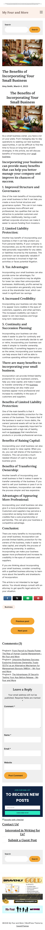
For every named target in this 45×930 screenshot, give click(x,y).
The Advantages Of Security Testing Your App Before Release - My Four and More (20, 677)
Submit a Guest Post (22, 840)
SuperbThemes (22, 926)
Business (9, 607)
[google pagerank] (13, 819)
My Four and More (15, 12)
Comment (9, 706)
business (34, 384)
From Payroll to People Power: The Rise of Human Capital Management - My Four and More (22, 653)
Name (7, 735)
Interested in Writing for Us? (22, 832)
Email (7, 748)
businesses (15, 432)
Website (8, 762)
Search (8, 25)
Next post (22, 630)
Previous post (22, 621)
